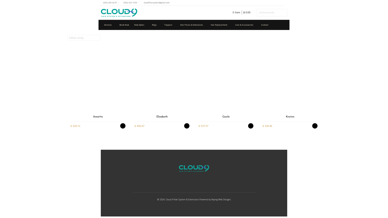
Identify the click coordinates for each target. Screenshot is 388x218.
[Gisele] (226, 80)
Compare (124, 105)
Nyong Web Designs (221, 199)
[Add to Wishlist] (124, 99)
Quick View (124, 110)
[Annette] (98, 80)
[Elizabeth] (162, 80)
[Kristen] (290, 80)
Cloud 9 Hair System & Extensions (182, 199)
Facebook (276, 3)
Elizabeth (162, 117)
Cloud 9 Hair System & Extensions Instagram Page (282, 3)
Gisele (226, 117)
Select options (124, 94)
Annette (98, 117)
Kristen (290, 117)
